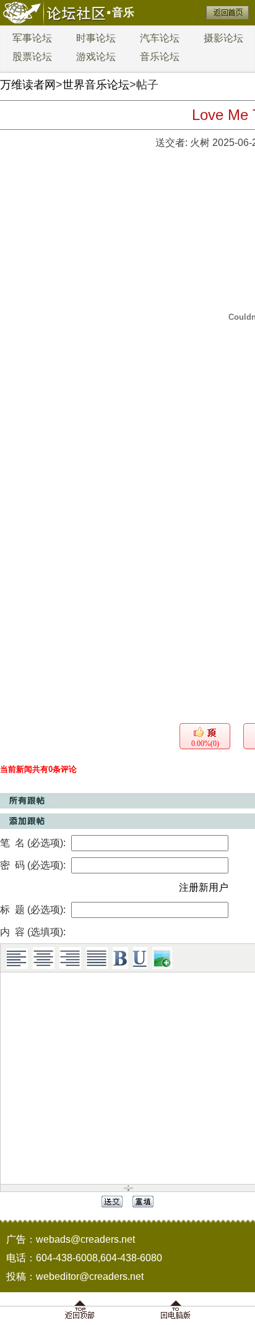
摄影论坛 (223, 38)
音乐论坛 (159, 56)
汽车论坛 (159, 38)
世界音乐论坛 (96, 85)
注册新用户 (203, 887)
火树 (200, 142)
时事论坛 (96, 38)
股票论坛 (32, 56)
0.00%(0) (205, 743)
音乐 (123, 12)
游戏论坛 (96, 56)
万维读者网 (28, 85)
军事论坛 (32, 38)
